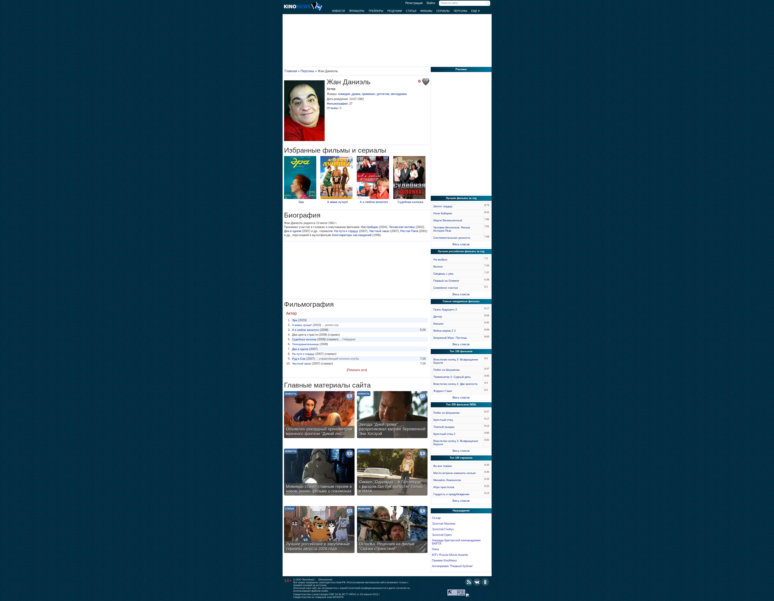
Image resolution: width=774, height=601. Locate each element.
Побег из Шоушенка (446, 369)
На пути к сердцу (346, 231)
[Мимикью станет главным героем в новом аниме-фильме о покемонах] (319, 473)
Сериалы (443, 10)
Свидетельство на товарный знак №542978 (318, 597)
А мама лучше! (337, 202)
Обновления (325, 579)
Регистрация (414, 3)
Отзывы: (334, 108)
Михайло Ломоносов (447, 480)
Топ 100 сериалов (461, 457)
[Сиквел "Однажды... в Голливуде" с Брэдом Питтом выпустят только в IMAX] (392, 473)
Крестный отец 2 (444, 433)
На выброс (440, 259)
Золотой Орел (442, 534)
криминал (368, 94)
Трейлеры (375, 10)
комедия (344, 94)
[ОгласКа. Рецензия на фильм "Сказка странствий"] (392, 530)
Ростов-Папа (409, 231)
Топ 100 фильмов (461, 351)
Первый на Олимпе (446, 280)
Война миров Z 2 (444, 330)
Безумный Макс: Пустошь (450, 337)
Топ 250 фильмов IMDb (461, 404)
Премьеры (356, 10)
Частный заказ (379, 231)
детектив (383, 94)
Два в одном (292, 231)
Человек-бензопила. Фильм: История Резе (452, 229)
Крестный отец (443, 419)
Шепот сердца (442, 206)
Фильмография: (339, 103)
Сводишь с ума (443, 273)
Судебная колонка (410, 202)
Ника (435, 549)
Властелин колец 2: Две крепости (455, 383)
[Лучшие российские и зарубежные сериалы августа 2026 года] (319, 530)
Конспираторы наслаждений (351, 235)
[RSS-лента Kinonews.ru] (469, 582)
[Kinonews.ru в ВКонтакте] (477, 582)
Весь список (461, 244)
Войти (431, 3)
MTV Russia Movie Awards (450, 554)
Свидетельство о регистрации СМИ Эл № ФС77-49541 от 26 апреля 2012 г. (336, 594)
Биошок (438, 323)
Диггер (437, 316)
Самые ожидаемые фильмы (461, 301)
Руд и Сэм (299, 358)
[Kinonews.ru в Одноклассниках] (485, 582)
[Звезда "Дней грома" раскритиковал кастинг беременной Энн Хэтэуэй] (392, 415)
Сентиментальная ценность (451, 237)
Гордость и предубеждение (451, 494)
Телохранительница (305, 344)
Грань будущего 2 (445, 309)
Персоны (460, 10)
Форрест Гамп (442, 391)
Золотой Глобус (443, 529)
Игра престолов (443, 487)
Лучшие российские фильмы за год (461, 251)
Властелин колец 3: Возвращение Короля (455, 361)
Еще (474, 10)
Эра (301, 202)
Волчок (438, 266)
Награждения (461, 510)
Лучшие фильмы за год (461, 198)
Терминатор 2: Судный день (452, 376)
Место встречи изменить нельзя (454, 473)
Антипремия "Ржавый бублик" (452, 566)
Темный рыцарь (444, 426)
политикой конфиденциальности (367, 588)
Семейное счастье (445, 287)
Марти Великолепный (447, 220)
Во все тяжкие (442, 466)
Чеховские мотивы (402, 227)
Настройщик (369, 227)
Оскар (436, 518)
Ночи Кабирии (442, 213)
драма (356, 94)
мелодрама (399, 94)
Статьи (411, 10)
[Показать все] (357, 370)
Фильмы (426, 10)
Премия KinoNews (444, 560)
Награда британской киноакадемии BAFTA (456, 542)
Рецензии (394, 10)
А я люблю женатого (374, 202)
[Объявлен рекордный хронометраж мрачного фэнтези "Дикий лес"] (319, 415)
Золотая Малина (443, 523)
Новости (338, 10)
